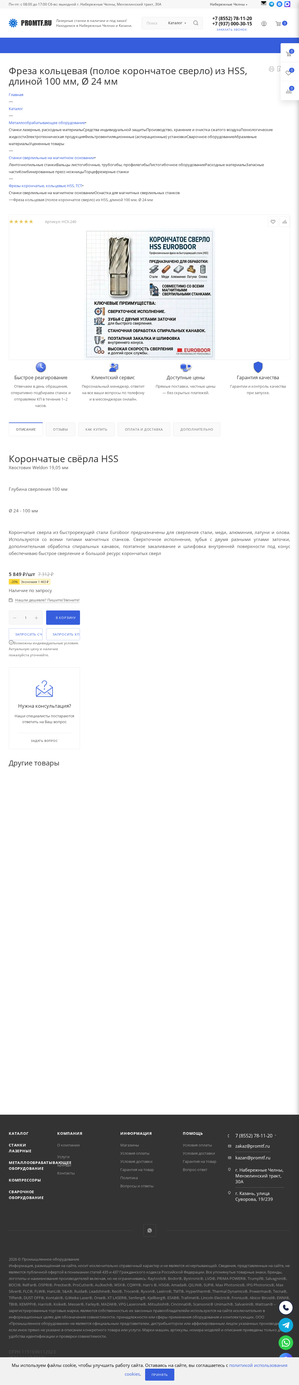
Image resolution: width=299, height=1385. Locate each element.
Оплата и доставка (144, 429)
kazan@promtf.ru (252, 1157)
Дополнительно (196, 429)
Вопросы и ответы (137, 1186)
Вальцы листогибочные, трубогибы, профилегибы (102, 164)
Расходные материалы (225, 164)
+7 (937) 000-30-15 (232, 23)
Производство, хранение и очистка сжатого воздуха (193, 129)
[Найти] (196, 23)
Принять (160, 1374)
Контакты (66, 1173)
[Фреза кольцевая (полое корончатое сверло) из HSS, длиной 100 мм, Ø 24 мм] (149, 294)
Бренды (64, 1164)
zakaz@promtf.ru (252, 1146)
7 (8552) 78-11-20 (253, 1135)
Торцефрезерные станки (106, 171)
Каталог (19, 1133)
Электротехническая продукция (55, 136)
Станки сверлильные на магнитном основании (51, 192)
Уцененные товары (46, 143)
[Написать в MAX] (287, 4)
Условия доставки (136, 1161)
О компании (68, 1145)
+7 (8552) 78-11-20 (232, 18)
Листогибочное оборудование (177, 164)
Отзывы (60, 429)
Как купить (96, 429)
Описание (26, 429)
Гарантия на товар (137, 1169)
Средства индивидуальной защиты (114, 129)
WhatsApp (149, 1230)
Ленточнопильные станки (32, 164)
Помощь (193, 1133)
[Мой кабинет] (264, 24)
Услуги (63, 1156)
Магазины (129, 1145)
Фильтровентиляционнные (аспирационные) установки (136, 136)
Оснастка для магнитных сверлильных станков (137, 192)
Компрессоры (25, 1180)
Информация (136, 1133)
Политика (129, 1177)
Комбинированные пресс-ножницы (51, 171)
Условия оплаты (135, 1153)
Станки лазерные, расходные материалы (46, 129)
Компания (69, 1133)
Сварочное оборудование (210, 136)
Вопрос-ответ (195, 1169)
